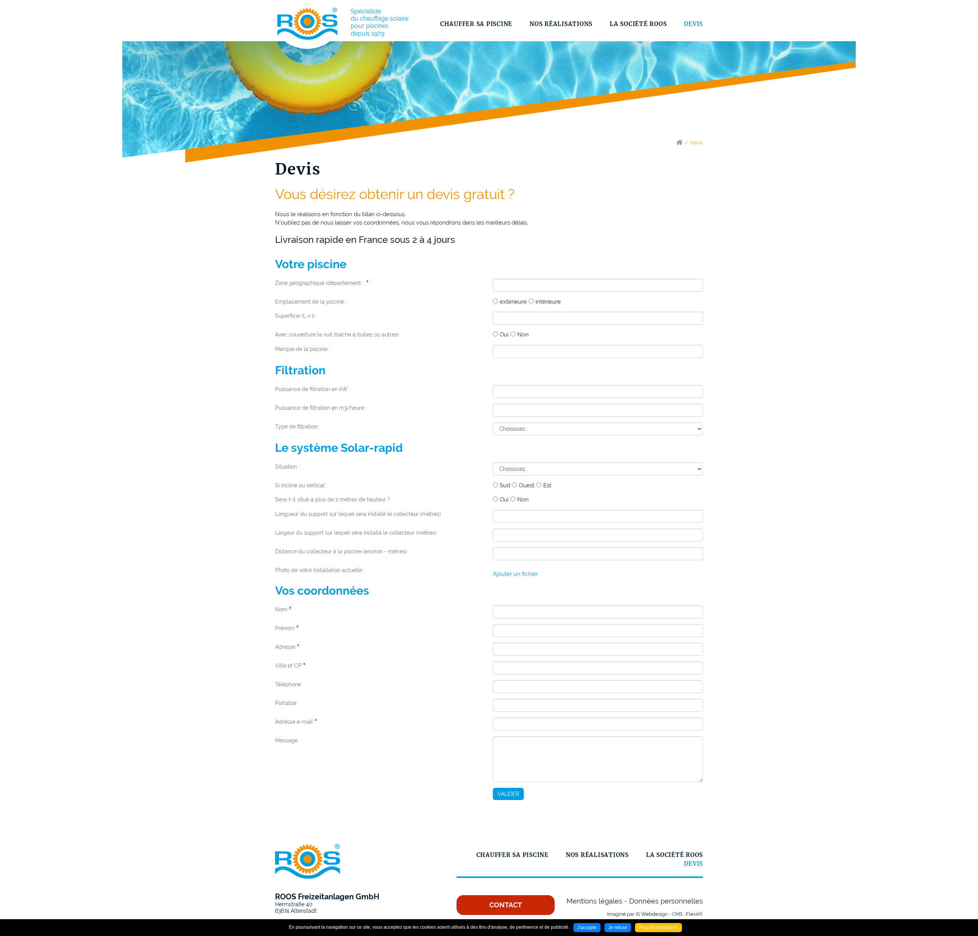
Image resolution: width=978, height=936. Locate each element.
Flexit (692, 914)
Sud (505, 485)
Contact (505, 905)
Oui (504, 334)
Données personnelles (666, 901)
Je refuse (617, 927)
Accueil (679, 142)
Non (523, 334)
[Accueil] (307, 24)
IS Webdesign (652, 914)
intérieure (548, 301)
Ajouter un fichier (515, 574)
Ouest (526, 485)
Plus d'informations (658, 927)
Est (547, 485)
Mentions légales (594, 901)
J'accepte (587, 927)
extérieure (513, 301)
